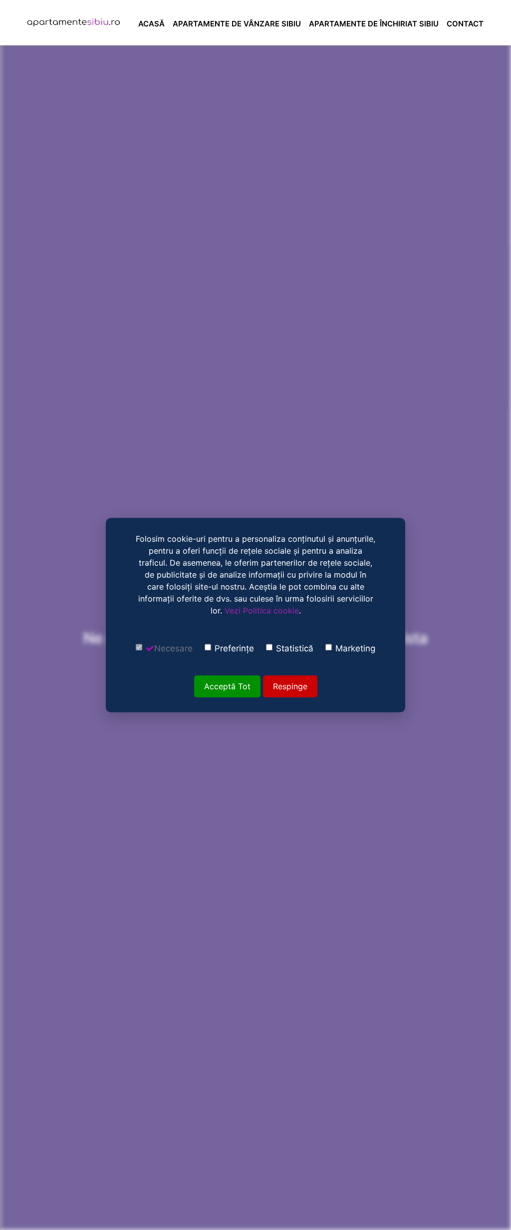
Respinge (290, 686)
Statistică (294, 648)
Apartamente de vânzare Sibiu (237, 23)
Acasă (151, 23)
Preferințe (234, 648)
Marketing (355, 648)
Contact (465, 23)
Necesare (173, 648)
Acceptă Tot (227, 686)
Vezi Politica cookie (262, 610)
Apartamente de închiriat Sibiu (374, 23)
